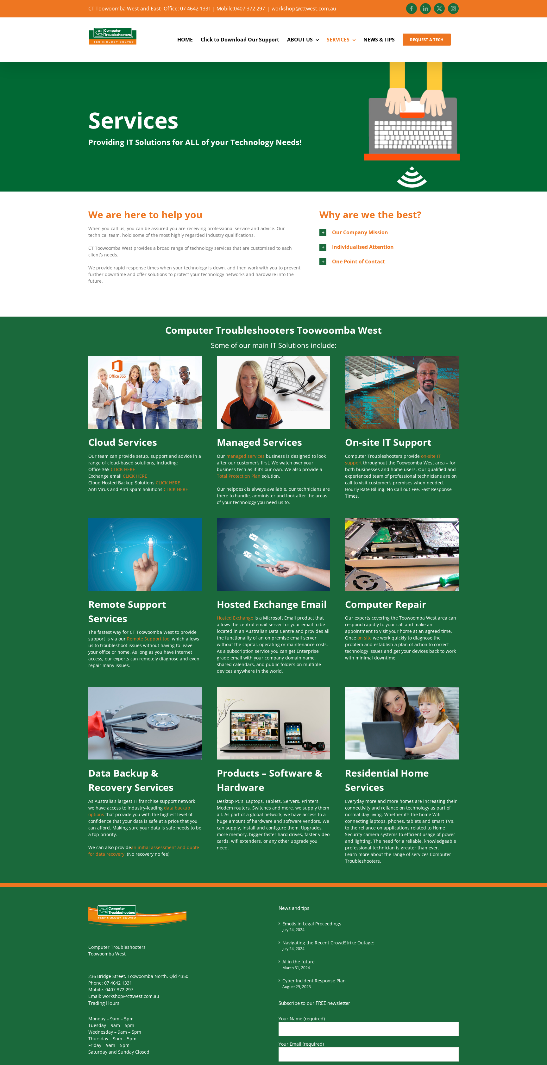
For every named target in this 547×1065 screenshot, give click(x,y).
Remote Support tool (149, 639)
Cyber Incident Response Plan (314, 981)
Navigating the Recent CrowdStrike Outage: (328, 943)
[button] (389, 232)
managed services (245, 456)
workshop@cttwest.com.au (304, 8)
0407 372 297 (119, 989)
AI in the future (298, 962)
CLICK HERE (123, 469)
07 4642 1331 (118, 983)
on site (364, 638)
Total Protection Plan (239, 476)
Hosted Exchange (235, 618)
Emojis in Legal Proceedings (311, 924)
